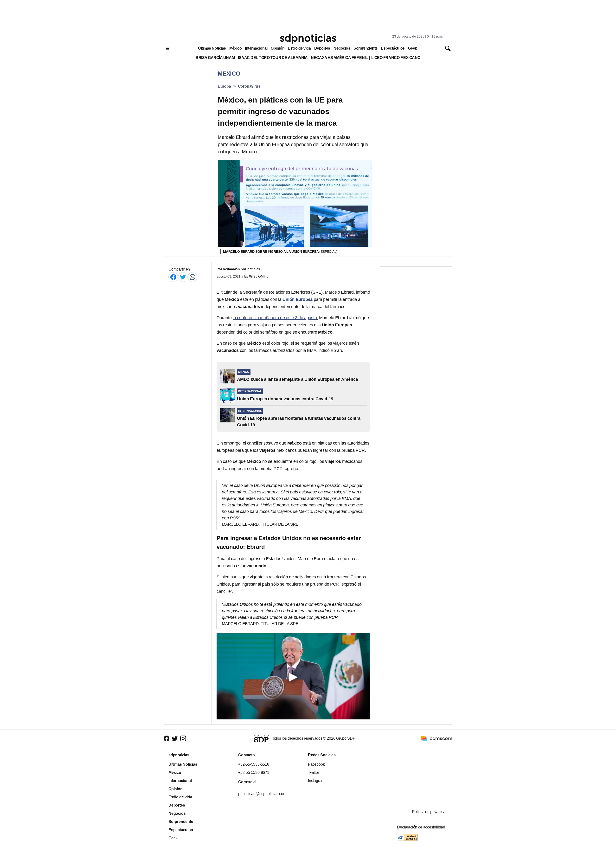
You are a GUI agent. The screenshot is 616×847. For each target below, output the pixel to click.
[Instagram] (183, 739)
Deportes (322, 48)
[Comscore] (436, 738)
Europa (224, 86)
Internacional (256, 48)
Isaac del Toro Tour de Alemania (273, 58)
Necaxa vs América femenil (339, 58)
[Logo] (308, 39)
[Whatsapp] (192, 277)
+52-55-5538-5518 (253, 764)
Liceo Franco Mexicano (395, 58)
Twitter (313, 772)
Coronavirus (249, 86)
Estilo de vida (299, 48)
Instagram (316, 781)
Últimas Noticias (212, 48)
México (235, 48)
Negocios (342, 48)
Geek (412, 48)
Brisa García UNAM (215, 58)
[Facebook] (173, 277)
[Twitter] (183, 277)
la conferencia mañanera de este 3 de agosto (275, 317)
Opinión (277, 48)
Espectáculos (393, 48)
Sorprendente (365, 48)
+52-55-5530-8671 (253, 772)
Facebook (316, 764)
